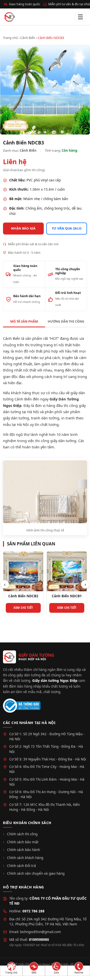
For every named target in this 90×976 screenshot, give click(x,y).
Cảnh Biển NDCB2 (23, 596)
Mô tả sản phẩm (24, 321)
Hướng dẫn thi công (66, 321)
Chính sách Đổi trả (21, 865)
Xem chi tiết (23, 608)
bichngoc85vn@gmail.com (40, 932)
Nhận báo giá (23, 228)
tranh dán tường (45, 417)
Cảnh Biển (27, 37)
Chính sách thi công (22, 834)
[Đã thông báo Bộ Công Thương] (21, 706)
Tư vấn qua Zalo (67, 228)
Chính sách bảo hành (23, 850)
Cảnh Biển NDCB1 (67, 596)
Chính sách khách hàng (25, 857)
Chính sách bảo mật (22, 842)
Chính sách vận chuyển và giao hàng (35, 873)
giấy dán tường (16, 417)
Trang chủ (10, 37)
